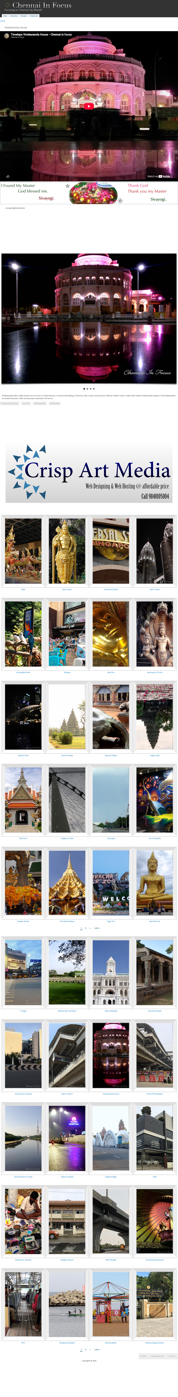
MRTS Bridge (111, 1260)
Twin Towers (155, 589)
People (24, 16)
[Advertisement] (89, 230)
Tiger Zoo (111, 921)
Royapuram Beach (67, 1342)
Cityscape (111, 838)
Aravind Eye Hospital (23, 1094)
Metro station (67, 1094)
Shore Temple (67, 755)
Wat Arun (23, 838)
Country (13, 16)
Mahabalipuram (157, 1356)
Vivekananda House (9, 403)
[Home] (38, 7)
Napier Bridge (111, 1176)
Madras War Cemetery (67, 1011)
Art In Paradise (155, 838)
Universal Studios (111, 589)
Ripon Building (111, 1011)
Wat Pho (110, 672)
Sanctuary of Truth (154, 672)
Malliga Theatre (67, 1260)
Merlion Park (23, 755)
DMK (23, 589)
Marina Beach (39, 403)
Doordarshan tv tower (23, 1176)
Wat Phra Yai (154, 921)
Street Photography (155, 1094)
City (5, 16)
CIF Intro (26, 403)
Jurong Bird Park (23, 672)
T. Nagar (23, 1011)
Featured (34, 16)
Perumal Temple (154, 1011)
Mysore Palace (111, 755)
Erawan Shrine (23, 921)
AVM (155, 1176)
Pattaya (67, 672)
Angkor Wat (155, 755)
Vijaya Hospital (67, 1176)
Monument (54, 403)
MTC (23, 1342)
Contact (172, 1356)
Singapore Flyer (67, 838)
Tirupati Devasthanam (155, 1260)
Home (2, 21)
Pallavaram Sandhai (23, 1260)
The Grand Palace (67, 921)
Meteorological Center (155, 1342)
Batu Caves (67, 589)
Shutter (143, 1356)
